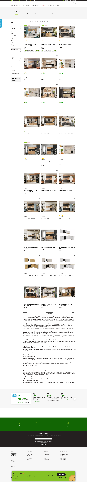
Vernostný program (46, 455)
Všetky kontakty (13, 455)
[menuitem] (13, 5)
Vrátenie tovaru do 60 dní (24, 0)
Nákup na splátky (30, 458)
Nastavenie (61, 477)
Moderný (16, 66)
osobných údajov (44, 442)
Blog (28, 459)
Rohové (16, 70)
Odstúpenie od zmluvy (63, 458)
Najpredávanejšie (42, 21)
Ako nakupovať (29, 455)
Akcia (16, 29)
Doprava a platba (30, 454)
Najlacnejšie (31, 21)
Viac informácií (15, 478)
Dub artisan (16, 35)
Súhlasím (61, 474)
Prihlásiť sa (43, 444)
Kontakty (28, 453)
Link (19, 426)
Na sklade (16, 28)
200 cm (16, 58)
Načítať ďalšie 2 (49, 313)
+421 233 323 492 (70, 0)
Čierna (16, 45)
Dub (16, 38)
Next (75, 399)
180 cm (16, 57)
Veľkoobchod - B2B (47, 459)
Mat (16, 51)
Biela (16, 42)
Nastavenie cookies (63, 459)
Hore (25, 313)
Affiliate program (46, 458)
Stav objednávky (46, 454)
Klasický (16, 64)
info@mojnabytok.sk (14, 454)
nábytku (16, 14)
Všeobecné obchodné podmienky (65, 453)
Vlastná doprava (14, 0)
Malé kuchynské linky (16, 73)
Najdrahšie (36, 21)
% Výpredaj (16, 31)
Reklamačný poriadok (63, 455)
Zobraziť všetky (26, 402)
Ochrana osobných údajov (64, 454)
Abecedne (49, 21)
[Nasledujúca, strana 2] (73, 313)
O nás (44, 453)
